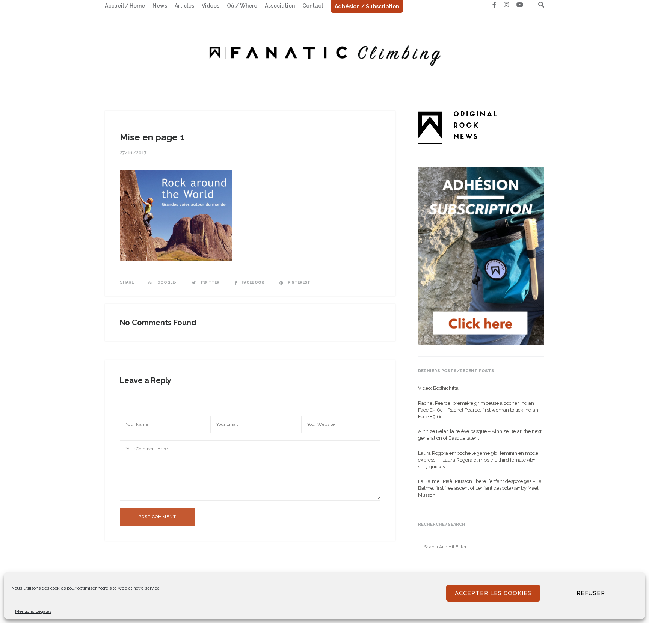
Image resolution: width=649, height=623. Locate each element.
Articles (184, 6)
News (159, 6)
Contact (312, 6)
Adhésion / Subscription (367, 6)
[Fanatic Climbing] (324, 53)
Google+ (167, 282)
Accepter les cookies (493, 593)
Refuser (591, 593)
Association (280, 6)
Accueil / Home (125, 6)
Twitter (209, 282)
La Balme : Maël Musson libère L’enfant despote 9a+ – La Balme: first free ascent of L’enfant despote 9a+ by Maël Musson (480, 488)
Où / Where (242, 6)
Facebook (252, 282)
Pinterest (298, 282)
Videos (210, 6)
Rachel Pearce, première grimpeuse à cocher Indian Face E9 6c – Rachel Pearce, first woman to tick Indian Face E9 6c (478, 409)
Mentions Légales (33, 611)
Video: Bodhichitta (438, 388)
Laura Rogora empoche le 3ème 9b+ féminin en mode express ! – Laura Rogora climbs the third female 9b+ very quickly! (478, 459)
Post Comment (157, 516)
